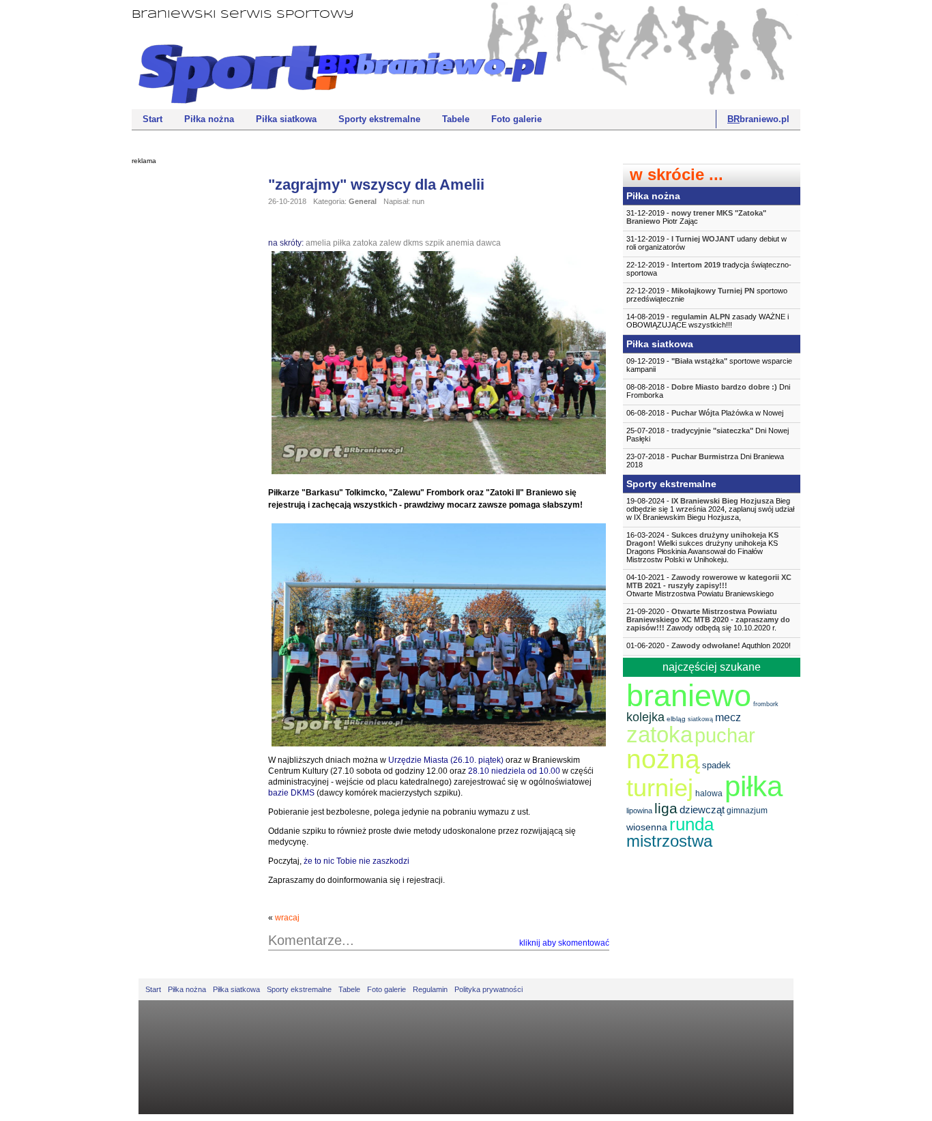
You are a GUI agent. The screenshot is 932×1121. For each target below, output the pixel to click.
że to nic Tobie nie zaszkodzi (356, 861)
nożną (663, 759)
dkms (413, 243)
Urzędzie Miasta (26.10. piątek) (446, 760)
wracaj (287, 917)
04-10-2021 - (708, 585)
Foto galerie (516, 119)
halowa (709, 793)
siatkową (700, 719)
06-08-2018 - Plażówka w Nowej (704, 413)
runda (691, 824)
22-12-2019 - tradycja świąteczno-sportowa (708, 269)
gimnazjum (747, 810)
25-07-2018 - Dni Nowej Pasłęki (707, 434)
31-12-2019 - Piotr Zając (696, 217)
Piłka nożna (209, 119)
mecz (728, 717)
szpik (434, 243)
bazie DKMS (292, 793)
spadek (716, 765)
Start (152, 119)
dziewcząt (702, 809)
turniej (659, 788)
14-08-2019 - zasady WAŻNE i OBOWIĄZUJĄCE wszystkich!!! (707, 320)
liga (666, 808)
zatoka (365, 243)
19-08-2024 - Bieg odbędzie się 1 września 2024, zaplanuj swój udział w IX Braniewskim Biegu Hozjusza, (710, 509)
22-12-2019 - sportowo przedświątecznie (706, 295)
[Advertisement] (186, 378)
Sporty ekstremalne (379, 119)
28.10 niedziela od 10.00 (514, 771)
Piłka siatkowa (286, 119)
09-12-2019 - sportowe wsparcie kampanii (709, 365)
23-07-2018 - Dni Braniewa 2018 (705, 460)
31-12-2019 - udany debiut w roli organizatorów (706, 243)
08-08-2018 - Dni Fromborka (708, 391)
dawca (488, 243)
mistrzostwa (669, 841)
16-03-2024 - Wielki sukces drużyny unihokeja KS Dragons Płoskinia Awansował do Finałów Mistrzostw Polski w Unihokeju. (702, 547)
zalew (390, 243)
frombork (765, 704)
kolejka (645, 717)
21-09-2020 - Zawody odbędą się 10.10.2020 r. (708, 619)
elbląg (676, 719)
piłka (342, 243)
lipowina (639, 810)
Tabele (455, 119)
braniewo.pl (758, 119)
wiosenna (646, 826)
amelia (318, 243)
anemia (460, 243)
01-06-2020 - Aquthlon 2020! (708, 645)
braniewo (688, 695)
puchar (725, 735)
